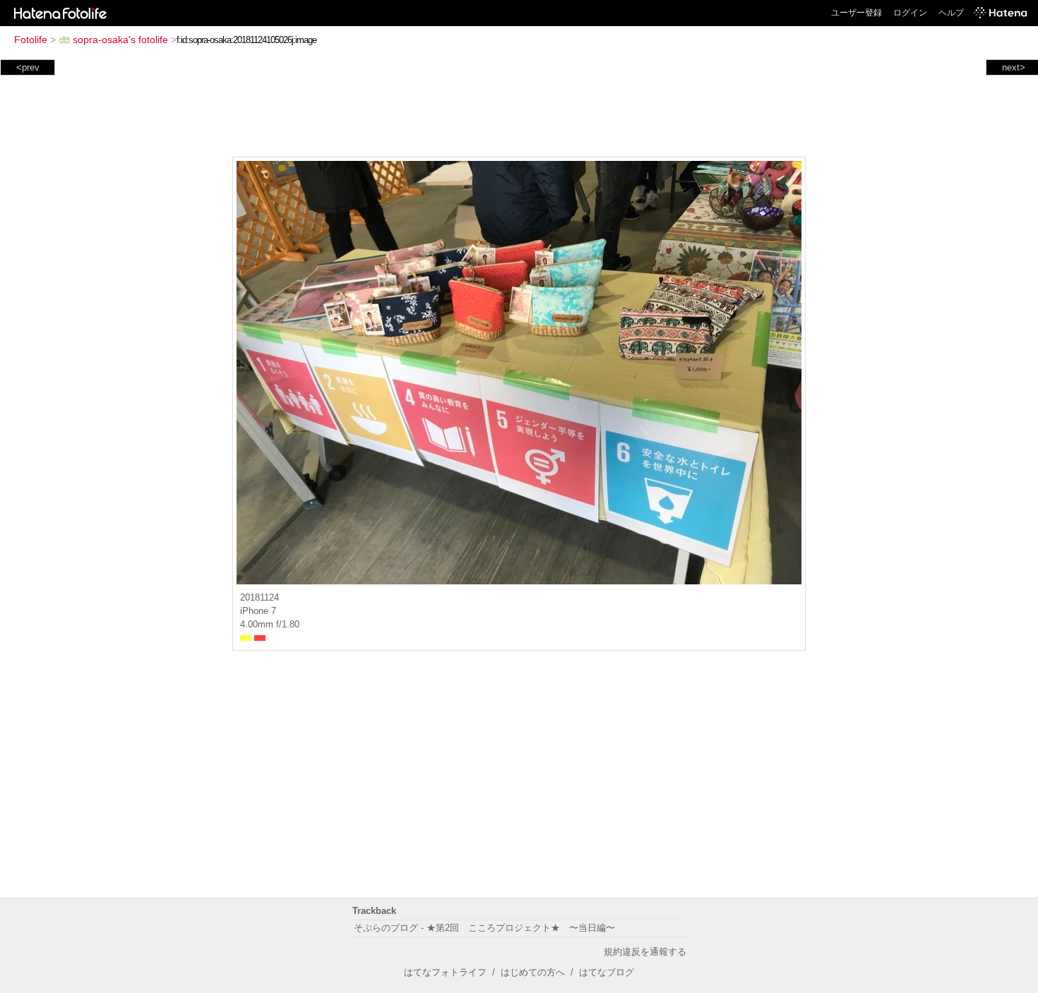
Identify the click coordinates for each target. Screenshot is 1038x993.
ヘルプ (951, 13)
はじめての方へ (533, 972)
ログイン (910, 13)
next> (1013, 67)
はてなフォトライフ (445, 972)
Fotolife (30, 39)
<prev (28, 67)
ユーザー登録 (856, 13)
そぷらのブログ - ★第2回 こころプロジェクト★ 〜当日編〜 (484, 927)
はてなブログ (606, 972)
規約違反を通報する (645, 951)
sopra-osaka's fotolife (120, 39)
